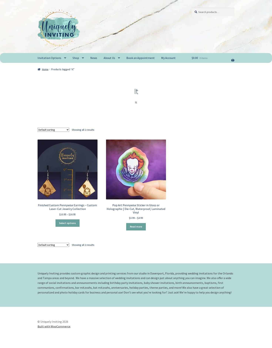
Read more (136, 226)
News (93, 58)
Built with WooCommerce (54, 326)
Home (45, 69)
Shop (76, 58)
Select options (67, 223)
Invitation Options (49, 58)
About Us (109, 58)
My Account (168, 58)
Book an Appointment (140, 58)
